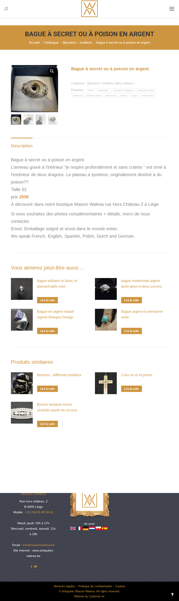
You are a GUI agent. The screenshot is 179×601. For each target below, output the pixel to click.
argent (123, 95)
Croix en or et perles (136, 375)
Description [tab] (22, 145)
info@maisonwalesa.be (38, 545)
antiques (77, 95)
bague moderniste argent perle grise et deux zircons (141, 283)
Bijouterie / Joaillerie (100, 83)
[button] (52, 71)
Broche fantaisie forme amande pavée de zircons (57, 407)
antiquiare (110, 95)
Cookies (120, 586)
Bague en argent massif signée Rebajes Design (55, 314)
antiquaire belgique (123, 90)
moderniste (148, 95)
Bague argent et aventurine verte (142, 314)
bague (134, 95)
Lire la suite (47, 300)
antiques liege (93, 95)
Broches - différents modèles (59, 375)
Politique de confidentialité (95, 586)
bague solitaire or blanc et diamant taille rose (57, 283)
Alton (91, 90)
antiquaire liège (146, 90)
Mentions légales (64, 586)
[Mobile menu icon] (172, 9)
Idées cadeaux (124, 83)
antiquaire (103, 90)
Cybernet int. (97, 596)
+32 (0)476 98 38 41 (39, 512)
